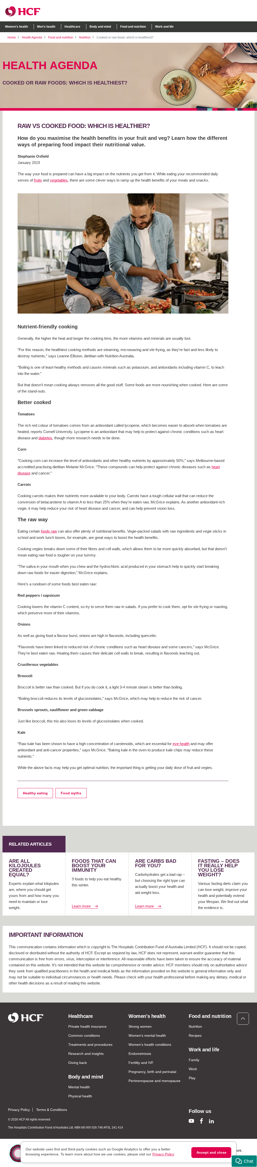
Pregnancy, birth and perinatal (152, 1072)
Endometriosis (139, 1054)
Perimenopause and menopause (154, 1081)
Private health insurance (87, 1026)
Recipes (195, 1035)
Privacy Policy (19, 1110)
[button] (244, 1161)
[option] (123, 253)
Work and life (164, 26)
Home (12, 37)
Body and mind (100, 26)
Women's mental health (147, 1035)
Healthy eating (35, 793)
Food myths (71, 793)
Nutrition (85, 37)
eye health (181, 744)
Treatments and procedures (90, 1045)
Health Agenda (32, 37)
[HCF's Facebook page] (201, 1120)
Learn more (81, 906)
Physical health (80, 1096)
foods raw (49, 531)
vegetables (59, 180)
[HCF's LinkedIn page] (211, 1120)
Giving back (77, 1063)
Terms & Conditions (51, 1110)
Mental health (79, 1087)
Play (192, 1078)
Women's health (16, 26)
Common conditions (84, 1035)
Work (193, 1069)
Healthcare (72, 26)
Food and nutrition (133, 26)
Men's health (46, 26)
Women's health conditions (149, 1045)
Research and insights (86, 1054)
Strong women (140, 1026)
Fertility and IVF (141, 1063)
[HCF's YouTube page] (191, 1120)
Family (194, 1060)
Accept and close (211, 1152)
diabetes (45, 438)
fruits (38, 180)
